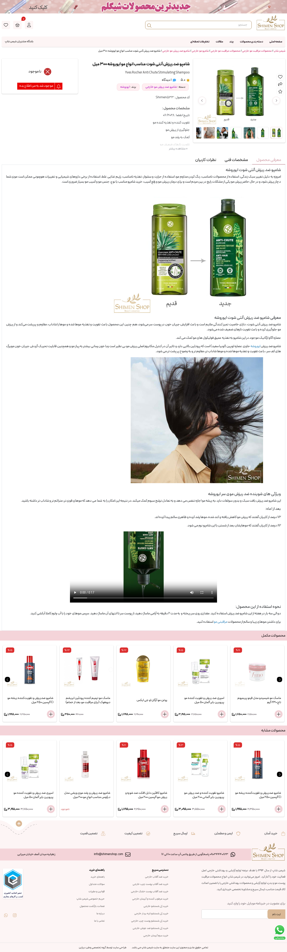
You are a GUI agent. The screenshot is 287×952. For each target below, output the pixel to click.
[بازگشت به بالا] (19, 823)
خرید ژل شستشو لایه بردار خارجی (151, 913)
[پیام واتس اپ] (6, 912)
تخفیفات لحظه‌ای (199, 42)
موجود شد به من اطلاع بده (36, 85)
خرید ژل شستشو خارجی (156, 906)
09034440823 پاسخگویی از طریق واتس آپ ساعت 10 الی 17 (194, 854)
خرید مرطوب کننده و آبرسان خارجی (150, 899)
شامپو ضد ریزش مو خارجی (176, 51)
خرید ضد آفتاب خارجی (157, 877)
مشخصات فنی (236, 160)
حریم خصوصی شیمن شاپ (90, 899)
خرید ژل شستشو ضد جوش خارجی (151, 928)
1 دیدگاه (167, 79)
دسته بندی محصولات (251, 42)
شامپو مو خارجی (200, 51)
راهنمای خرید (98, 877)
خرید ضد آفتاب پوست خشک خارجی (150, 891)
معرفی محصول (268, 160)
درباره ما (100, 913)
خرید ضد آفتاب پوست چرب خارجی (151, 884)
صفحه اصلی (275, 42)
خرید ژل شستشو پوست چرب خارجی (150, 921)
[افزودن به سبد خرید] (51, 714)
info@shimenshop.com (108, 854)
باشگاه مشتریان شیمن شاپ (19, 41)
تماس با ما (99, 921)
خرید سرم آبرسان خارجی (156, 936)
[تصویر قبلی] (202, 100)
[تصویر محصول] (276, 133)
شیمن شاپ (279, 51)
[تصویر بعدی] (276, 100)
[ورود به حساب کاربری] (29, 25)
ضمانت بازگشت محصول (92, 906)
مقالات (219, 42)
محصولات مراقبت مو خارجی (257, 51)
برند (231, 42)
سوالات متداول (97, 884)
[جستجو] (149, 25)
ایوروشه (125, 87)
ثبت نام (276, 914)
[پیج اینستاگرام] (15, 912)
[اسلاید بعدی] (279, 679)
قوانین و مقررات (96, 891)
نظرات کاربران (205, 160)
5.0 (183, 79)
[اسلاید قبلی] (7, 679)
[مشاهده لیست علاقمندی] (6, 25)
